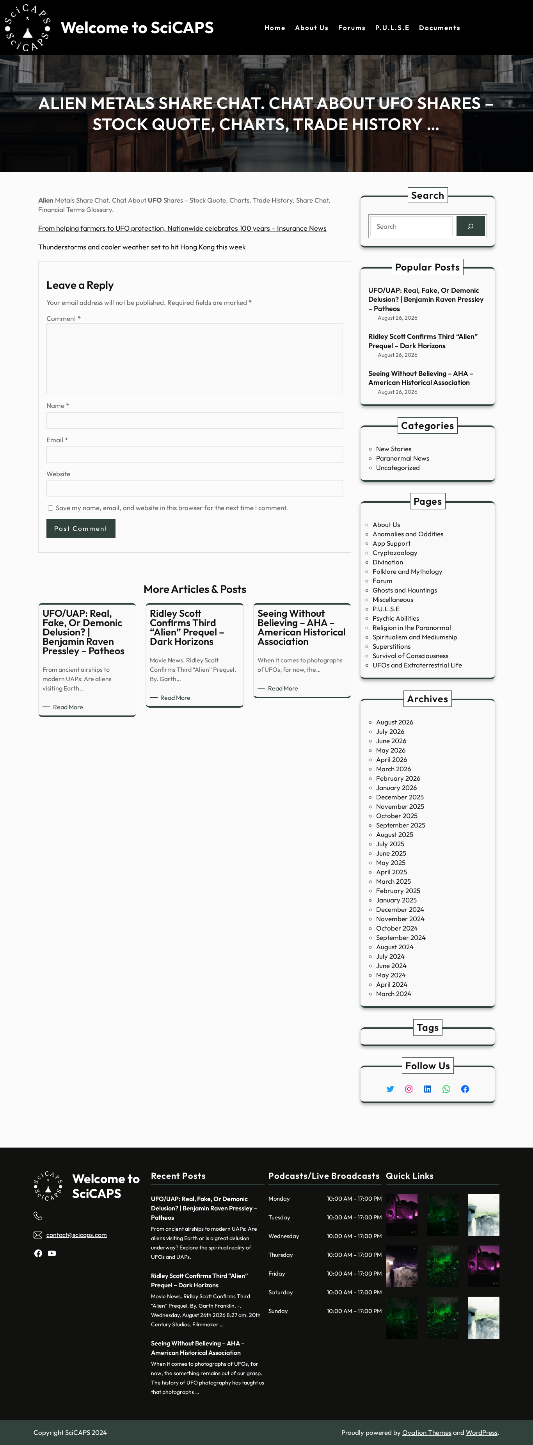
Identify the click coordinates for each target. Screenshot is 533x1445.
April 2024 (391, 984)
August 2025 (394, 834)
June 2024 (391, 965)
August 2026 (395, 722)
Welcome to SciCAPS (137, 27)
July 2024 (390, 956)
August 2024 (395, 947)
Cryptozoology (395, 552)
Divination (388, 562)
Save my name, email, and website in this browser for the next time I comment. (172, 508)
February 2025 (398, 890)
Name (57, 405)
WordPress (481, 1432)
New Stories (393, 449)
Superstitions (391, 646)
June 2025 (391, 853)
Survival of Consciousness (410, 655)
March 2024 (393, 993)
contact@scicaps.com (76, 1235)
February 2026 (398, 778)
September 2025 (400, 825)
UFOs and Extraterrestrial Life (417, 665)
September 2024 (401, 937)
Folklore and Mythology (407, 571)
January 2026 (396, 787)
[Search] (471, 226)
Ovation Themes (426, 1432)
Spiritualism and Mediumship (415, 637)
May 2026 (391, 750)
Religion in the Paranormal (412, 627)
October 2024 (397, 928)
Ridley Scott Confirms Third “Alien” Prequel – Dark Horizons (423, 341)
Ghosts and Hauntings (405, 590)
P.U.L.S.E (386, 609)
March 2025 (393, 881)
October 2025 (397, 815)
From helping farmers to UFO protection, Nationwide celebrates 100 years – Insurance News (182, 228)
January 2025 (396, 900)
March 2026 (393, 769)
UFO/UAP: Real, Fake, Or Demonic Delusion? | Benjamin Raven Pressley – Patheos (425, 299)
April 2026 (391, 759)
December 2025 (400, 797)
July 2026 (390, 731)
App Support (391, 543)
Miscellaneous (393, 599)
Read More (69, 707)
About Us (386, 524)
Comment (63, 318)
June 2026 (391, 741)
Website (58, 474)
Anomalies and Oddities (408, 534)
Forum (383, 581)
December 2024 (400, 909)
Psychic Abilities (396, 618)
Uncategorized (398, 467)
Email (57, 440)
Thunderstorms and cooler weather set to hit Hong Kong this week (142, 246)
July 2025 (390, 844)
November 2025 (400, 806)
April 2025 (391, 872)
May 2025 (390, 862)
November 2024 (400, 919)
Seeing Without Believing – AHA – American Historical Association (420, 378)
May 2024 (391, 975)
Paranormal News (402, 458)
